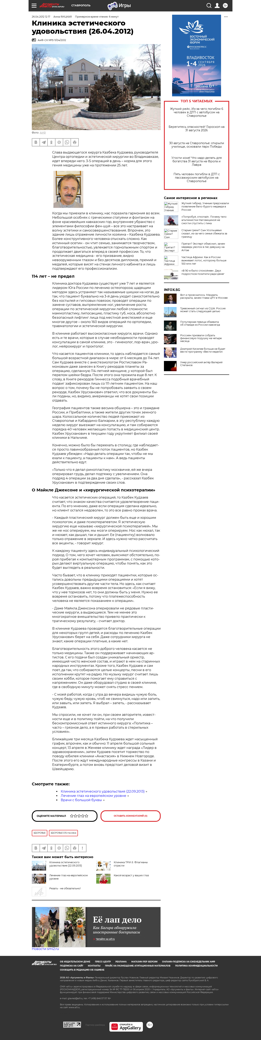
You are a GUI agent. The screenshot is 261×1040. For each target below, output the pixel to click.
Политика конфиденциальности (196, 965)
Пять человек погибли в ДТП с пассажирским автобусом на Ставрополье (197, 178)
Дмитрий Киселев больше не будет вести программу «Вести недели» (202, 350)
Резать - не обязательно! (65, 888)
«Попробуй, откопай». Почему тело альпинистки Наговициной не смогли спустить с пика (204, 220)
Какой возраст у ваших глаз (131, 875)
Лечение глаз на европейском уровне (93, 796)
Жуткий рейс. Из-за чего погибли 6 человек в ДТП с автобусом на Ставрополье (196, 112)
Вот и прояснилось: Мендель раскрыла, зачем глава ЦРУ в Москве (204, 296)
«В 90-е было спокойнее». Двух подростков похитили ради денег (203, 272)
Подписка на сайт (71, 965)
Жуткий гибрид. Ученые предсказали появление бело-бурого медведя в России (205, 206)
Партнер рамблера (95, 1025)
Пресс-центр (103, 961)
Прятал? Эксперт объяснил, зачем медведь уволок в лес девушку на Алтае (203, 247)
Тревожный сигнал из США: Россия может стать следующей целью (203, 310)
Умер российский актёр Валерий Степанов (201, 364)
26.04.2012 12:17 (41, 16)
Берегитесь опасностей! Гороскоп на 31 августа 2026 (197, 128)
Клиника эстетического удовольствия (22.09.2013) (103, 791)
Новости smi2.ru (45, 949)
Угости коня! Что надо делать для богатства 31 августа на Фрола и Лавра (196, 161)
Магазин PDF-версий (144, 961)
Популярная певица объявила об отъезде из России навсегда (200, 323)
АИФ (43, 132)
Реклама (121, 961)
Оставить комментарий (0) (130, 816)
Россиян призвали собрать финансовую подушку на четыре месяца (201, 338)
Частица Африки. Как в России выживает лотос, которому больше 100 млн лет (203, 260)
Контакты (94, 965)
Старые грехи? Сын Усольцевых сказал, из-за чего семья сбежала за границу (204, 233)
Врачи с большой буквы (81, 800)
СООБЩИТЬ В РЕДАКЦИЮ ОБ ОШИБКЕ (82, 970)
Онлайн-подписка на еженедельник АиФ (188, 961)
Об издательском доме (75, 961)
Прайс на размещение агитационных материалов (137, 965)
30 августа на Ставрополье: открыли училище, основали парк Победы (196, 144)
